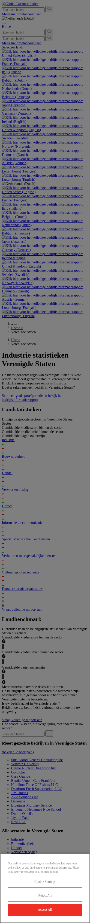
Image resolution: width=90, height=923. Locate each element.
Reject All (44, 895)
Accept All (45, 909)
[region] (45, 888)
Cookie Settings (44, 881)
